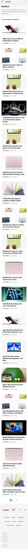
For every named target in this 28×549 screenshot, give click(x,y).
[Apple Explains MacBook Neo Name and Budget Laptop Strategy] (14, 480)
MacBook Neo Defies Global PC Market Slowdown (13, 66)
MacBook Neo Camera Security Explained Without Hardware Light (13, 173)
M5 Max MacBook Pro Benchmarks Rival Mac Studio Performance (14, 438)
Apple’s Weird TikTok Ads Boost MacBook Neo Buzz (13, 386)
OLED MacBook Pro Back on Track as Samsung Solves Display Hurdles (13, 120)
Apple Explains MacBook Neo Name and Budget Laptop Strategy (14, 491)
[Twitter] (25, 510)
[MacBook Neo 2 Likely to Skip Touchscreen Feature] (14, 267)
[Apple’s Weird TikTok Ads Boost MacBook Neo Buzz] (14, 375)
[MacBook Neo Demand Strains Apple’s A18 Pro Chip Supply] (14, 136)
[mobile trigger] (3, 1)
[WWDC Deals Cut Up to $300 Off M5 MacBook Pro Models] (14, 29)
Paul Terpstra (6, 43)
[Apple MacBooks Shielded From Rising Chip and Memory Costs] (14, 320)
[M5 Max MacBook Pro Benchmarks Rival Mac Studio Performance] (14, 427)
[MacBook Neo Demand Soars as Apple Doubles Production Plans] (14, 81)
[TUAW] (7, 1)
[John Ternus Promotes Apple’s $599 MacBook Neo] (14, 454)
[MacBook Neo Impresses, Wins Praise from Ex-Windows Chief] (14, 241)
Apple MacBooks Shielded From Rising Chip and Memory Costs (13, 331)
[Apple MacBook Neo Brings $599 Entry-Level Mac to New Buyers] (14, 401)
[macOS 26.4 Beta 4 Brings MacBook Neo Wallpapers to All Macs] (14, 346)
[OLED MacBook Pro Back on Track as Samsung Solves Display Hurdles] (14, 108)
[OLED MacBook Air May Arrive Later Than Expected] (14, 294)
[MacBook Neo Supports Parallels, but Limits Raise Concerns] (14, 215)
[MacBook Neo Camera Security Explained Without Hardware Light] (14, 162)
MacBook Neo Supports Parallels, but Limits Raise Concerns (13, 226)
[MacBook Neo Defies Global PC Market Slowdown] (14, 55)
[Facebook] (20, 510)
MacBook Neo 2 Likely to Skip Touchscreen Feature (12, 278)
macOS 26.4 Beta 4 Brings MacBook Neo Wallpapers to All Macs (13, 358)
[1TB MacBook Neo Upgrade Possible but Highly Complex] (14, 189)
